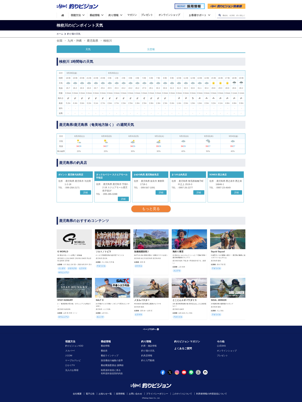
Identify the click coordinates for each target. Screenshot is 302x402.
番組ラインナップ (109, 355)
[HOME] (62, 15)
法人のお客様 (71, 370)
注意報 (151, 49)
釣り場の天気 (73, 34)
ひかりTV (70, 365)
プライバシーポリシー (157, 393)
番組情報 (106, 341)
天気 (88, 49)
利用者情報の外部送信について (211, 393)
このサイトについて (182, 393)
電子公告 (90, 393)
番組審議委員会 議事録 (112, 365)
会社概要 (77, 393)
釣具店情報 (146, 355)
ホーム (60, 34)
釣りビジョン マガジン (187, 341)
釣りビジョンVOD (74, 346)
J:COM (68, 355)
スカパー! (70, 350)
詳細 (85, 192)
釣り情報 (146, 341)
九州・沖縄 (74, 40)
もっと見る (151, 209)
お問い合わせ (135, 393)
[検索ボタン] (219, 15)
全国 (59, 40)
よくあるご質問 (183, 348)
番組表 (104, 350)
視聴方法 (70, 341)
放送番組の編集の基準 (112, 360)
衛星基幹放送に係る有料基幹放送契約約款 (112, 372)
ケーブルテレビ (73, 360)
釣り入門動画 (147, 360)
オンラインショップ (227, 350)
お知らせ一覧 (105, 393)
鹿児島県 (92, 40)
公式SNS (221, 346)
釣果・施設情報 (149, 346)
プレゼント (222, 355)
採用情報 (120, 393)
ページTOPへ (149, 329)
